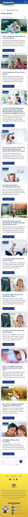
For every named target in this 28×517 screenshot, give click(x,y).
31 (11, 464)
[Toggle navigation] (25, 2)
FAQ (20, 476)
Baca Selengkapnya (8, 50)
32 (14, 464)
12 (5, 464)
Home (2, 10)
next (17, 464)
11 (2, 464)
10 (23, 461)
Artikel (7, 476)
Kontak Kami (14, 476)
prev (3, 461)
